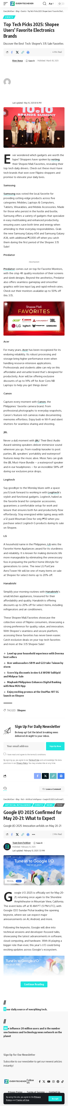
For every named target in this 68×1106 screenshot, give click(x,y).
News (50, 805)
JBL (37, 440)
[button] (55, 1098)
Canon (41, 401)
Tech (59, 805)
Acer (25, 349)
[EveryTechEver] (21, 3)
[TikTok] (63, 1081)
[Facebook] (39, 1081)
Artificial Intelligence (18, 805)
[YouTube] (48, 1081)
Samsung (9, 193)
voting (55, 159)
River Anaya (17, 60)
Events (9, 17)
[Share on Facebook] (11, 52)
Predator (9, 269)
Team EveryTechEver (21, 843)
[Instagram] (53, 1081)
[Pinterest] (58, 1081)
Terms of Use (22, 1100)
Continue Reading (34, 984)
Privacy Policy (22, 763)
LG (49, 544)
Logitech (53, 492)
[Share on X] (17, 52)
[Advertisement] (35, 82)
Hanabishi (52, 591)
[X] (44, 1081)
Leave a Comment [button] (53, 789)
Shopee (21, 710)
